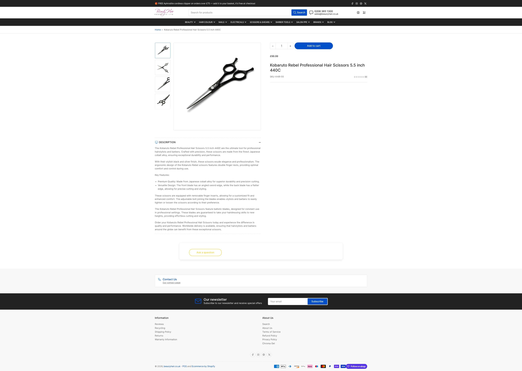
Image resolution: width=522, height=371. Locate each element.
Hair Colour (205, 22)
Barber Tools (283, 22)
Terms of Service (271, 331)
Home (158, 29)
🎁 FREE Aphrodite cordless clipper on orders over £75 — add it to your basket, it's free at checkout (205, 3)
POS (184, 366)
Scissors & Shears (260, 22)
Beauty (189, 22)
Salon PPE (301, 22)
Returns (159, 335)
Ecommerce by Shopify (203, 366)
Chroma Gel (268, 343)
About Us (267, 328)
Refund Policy (269, 335)
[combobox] (248, 12)
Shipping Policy (163, 331)
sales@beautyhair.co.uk (326, 14)
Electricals (237, 22)
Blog (330, 22)
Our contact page (171, 282)
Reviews (159, 324)
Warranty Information (166, 339)
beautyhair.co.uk (172, 366)
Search (266, 324)
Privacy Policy (269, 339)
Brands (317, 22)
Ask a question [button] (205, 252)
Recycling (160, 328)
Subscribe (317, 301)
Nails (221, 22)
